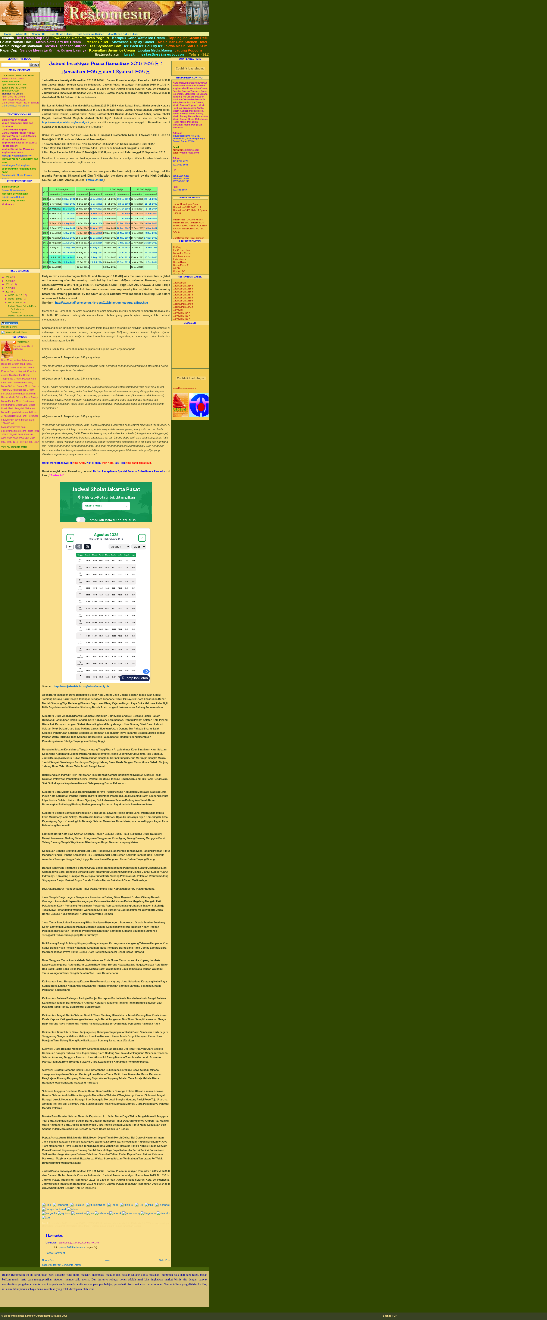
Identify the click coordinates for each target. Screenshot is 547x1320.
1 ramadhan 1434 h (183, 285)
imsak (155, 1223)
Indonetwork (179, 259)
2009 (8, 277)
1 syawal (177, 310)
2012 (8, 288)
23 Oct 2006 (96, 223)
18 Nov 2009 (123, 238)
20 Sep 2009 (96, 238)
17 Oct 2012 (123, 252)
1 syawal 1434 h (181, 313)
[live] (90, 1213)
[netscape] (102, 1213)
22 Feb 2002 (150, 199)
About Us (21, 34)
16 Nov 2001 (68, 199)
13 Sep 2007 (68, 228)
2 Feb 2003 (124, 204)
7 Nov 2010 (124, 243)
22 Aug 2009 (68, 238)
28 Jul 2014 (96, 262)
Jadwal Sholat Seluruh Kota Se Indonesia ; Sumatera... (22, 309)
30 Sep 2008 (96, 233)
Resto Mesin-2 (180, 265)
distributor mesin (181, 256)
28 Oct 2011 (124, 247)
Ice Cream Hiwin (181, 250)
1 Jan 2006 (124, 218)
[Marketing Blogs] (9, 324)
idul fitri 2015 (144, 1223)
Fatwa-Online (94, 180)
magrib (110, 1226)
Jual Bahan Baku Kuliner (123, 34)
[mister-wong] (131, 1213)
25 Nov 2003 (96, 209)
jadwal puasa (99, 1226)
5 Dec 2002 (97, 204)
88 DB (176, 268)
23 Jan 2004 (123, 209)
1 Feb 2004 (151, 209)
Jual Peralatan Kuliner (90, 34)
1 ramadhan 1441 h (183, 307)
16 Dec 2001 (96, 199)
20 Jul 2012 (69, 252)
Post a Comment (55, 1253)
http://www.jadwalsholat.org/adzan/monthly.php (82, 686)
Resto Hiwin (179, 262)
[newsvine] (78, 1213)
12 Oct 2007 (96, 228)
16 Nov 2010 (150, 243)
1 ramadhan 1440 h (183, 304)
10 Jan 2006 (150, 218)
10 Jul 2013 (69, 257)
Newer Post (48, 1260)
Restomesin (23, 342)
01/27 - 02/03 (15, 299)
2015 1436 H (95, 1223)
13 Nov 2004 (96, 213)
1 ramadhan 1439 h (183, 300)
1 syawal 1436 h (78, 1223)
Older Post (164, 1260)
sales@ (177, 152)
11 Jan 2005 (123, 213)
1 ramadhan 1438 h (183, 297)
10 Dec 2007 (123, 228)
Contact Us (39, 34)
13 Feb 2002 (123, 199)
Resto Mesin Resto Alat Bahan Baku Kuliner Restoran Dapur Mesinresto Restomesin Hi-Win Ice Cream (114, 2)
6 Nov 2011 (151, 247)
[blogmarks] (148, 1213)
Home (8, 34)
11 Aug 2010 (68, 243)
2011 (8, 284)
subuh (137, 1226)
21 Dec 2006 (123, 223)
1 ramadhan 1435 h (183, 288)
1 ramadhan (179, 282)
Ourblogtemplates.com (48, 1315)
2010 (8, 281)
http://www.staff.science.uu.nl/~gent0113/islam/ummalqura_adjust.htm (101, 302)
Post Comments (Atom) (68, 1265)
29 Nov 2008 (123, 233)
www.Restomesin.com (184, 388)
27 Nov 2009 (150, 238)
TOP (394, 1315)
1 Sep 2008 (69, 233)
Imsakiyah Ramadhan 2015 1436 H (73, 1226)
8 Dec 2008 (151, 233)
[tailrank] (115, 1213)
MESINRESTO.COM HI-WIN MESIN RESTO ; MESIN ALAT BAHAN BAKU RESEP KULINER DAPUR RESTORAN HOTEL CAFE (190, 225)
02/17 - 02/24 (15, 302)
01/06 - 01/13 (15, 295)
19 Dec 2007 (150, 228)
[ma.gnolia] (49, 1213)
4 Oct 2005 (69, 218)
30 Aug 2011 (96, 247)
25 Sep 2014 (123, 262)
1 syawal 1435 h (181, 315)
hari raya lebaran (112, 1223)
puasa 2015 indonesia (72, 1247)
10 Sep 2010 (96, 243)
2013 (8, 291)
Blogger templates (14, 1315)
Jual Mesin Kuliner (61, 34)
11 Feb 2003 (151, 204)
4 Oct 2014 (151, 262)
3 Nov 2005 (97, 218)
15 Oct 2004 (69, 213)
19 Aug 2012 (96, 252)
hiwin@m (178, 150)
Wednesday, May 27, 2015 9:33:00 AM (79, 1242)
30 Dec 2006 (150, 223)
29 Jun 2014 (68, 262)
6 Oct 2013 (123, 257)
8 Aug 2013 (96, 257)
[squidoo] (64, 1213)
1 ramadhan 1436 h (59, 1223)
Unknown (51, 1242)
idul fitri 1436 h (129, 1223)
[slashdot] (163, 1213)
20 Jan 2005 (150, 213)
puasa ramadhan (124, 1226)
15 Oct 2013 (151, 257)
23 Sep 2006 (68, 223)
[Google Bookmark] (54, 1209)
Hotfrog (177, 247)
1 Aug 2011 (69, 247)
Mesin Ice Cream (182, 253)
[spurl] (46, 1217)
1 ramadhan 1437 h (183, 294)
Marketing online (9, 327)
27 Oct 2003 (69, 209)
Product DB (179, 271)
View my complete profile (14, 447)
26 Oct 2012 (151, 252)
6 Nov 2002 (69, 204)
